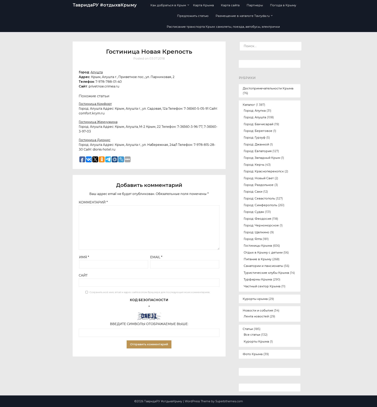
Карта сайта (230, 5)
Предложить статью (193, 16)
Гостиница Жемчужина (98, 122)
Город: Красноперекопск (264, 171)
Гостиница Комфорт (95, 104)
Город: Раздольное (259, 185)
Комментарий (93, 202)
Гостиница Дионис (94, 140)
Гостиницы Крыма (258, 245)
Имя (84, 257)
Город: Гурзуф (254, 137)
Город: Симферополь (260, 205)
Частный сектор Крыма (262, 286)
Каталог (249, 105)
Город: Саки (253, 191)
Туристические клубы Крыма (266, 273)
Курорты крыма (255, 299)
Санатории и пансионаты (263, 266)
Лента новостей (256, 316)
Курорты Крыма (256, 341)
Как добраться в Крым (168, 5)
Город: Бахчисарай (258, 124)
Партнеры (255, 5)
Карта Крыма (203, 5)
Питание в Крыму (257, 259)
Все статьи (252, 334)
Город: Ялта (253, 239)
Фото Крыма (253, 354)
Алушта (97, 72)
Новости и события (258, 310)
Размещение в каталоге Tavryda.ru (243, 16)
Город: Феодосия (257, 218)
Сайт (83, 275)
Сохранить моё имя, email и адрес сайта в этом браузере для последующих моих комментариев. (149, 292)
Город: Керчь (254, 164)
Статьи (248, 329)
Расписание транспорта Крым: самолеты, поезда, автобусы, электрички (223, 26)
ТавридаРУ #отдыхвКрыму (105, 5)
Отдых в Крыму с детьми (263, 252)
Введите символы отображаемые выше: (149, 324)
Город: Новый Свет (259, 178)
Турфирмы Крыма (258, 279)
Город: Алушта (255, 117)
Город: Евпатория (258, 151)
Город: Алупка (255, 110)
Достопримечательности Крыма (268, 88)
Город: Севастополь (259, 198)
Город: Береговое (258, 131)
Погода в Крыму (283, 5)
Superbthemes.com (229, 401)
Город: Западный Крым (262, 158)
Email (156, 257)
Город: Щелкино (256, 232)
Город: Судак (254, 212)
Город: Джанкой (256, 144)
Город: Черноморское (261, 225)
